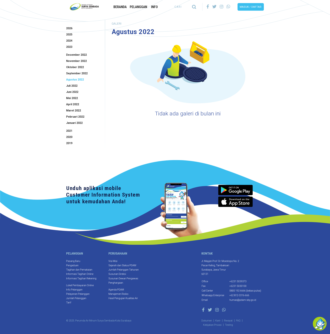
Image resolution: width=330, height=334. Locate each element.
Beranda (120, 7)
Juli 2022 (72, 85)
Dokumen (206, 320)
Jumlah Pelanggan (76, 298)
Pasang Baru (73, 261)
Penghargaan (115, 282)
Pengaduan (72, 265)
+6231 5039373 (237, 281)
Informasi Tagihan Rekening (81, 278)
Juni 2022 (72, 92)
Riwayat (228, 320)
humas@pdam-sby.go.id (242, 300)
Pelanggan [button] (138, 7)
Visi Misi (112, 261)
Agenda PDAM (116, 289)
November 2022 (76, 61)
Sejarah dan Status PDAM (122, 265)
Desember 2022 (76, 54)
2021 (69, 130)
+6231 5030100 (237, 286)
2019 (69, 143)
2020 (69, 137)
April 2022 (72, 104)
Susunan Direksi (117, 274)
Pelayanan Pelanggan (78, 294)
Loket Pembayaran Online (80, 285)
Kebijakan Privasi (212, 325)
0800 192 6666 (237, 290)
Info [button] (154, 7)
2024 (69, 40)
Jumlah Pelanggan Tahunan (123, 269)
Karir (218, 320)
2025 (69, 34)
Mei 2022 (72, 98)
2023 (69, 47)
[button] (251, 7)
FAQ (238, 320)
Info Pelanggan (74, 289)
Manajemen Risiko (118, 294)
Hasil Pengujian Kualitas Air (123, 298)
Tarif (68, 302)
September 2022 (77, 73)
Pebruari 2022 (75, 116)
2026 (69, 28)
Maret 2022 (73, 110)
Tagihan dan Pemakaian (79, 269)
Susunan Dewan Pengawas (123, 278)
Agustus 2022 (75, 79)
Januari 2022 (74, 123)
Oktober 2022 (75, 67)
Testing (229, 325)
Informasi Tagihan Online (79, 274)
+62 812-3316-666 (239, 295)
